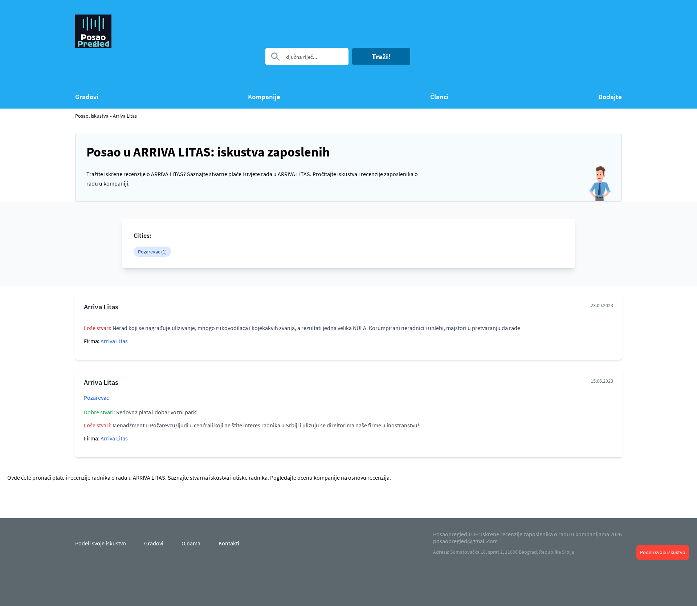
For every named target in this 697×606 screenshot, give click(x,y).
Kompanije (264, 97)
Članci (439, 97)
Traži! (381, 56)
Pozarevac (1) (152, 251)
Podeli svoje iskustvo (662, 552)
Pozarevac (96, 397)
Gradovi (86, 97)
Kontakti (229, 543)
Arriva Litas (125, 116)
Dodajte (610, 97)
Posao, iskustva (92, 116)
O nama (191, 543)
